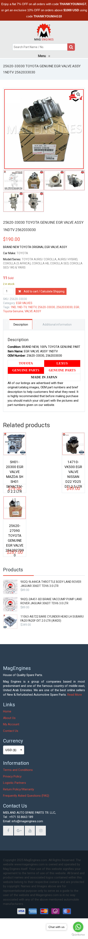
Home (7, 711)
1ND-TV (22, 307)
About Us (9, 718)
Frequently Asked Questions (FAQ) (26, 795)
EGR (76, 307)
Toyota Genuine (13, 311)
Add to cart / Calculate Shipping (44, 291)
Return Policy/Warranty (18, 789)
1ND (13, 307)
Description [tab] (21, 324)
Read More (74, 694)
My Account (11, 724)
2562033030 (64, 307)
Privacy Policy (12, 776)
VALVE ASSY (33, 311)
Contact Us (10, 731)
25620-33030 (46, 307)
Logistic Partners (14, 783)
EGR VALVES (24, 303)
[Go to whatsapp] (78, 927)
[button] (78, 94)
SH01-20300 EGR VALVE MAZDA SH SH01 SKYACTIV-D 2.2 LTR (14, 470)
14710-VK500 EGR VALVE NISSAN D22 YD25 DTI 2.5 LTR (73, 470)
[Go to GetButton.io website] (78, 934)
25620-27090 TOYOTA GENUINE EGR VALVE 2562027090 (15, 534)
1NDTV (32, 307)
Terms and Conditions (18, 770)
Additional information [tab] (57, 324)
